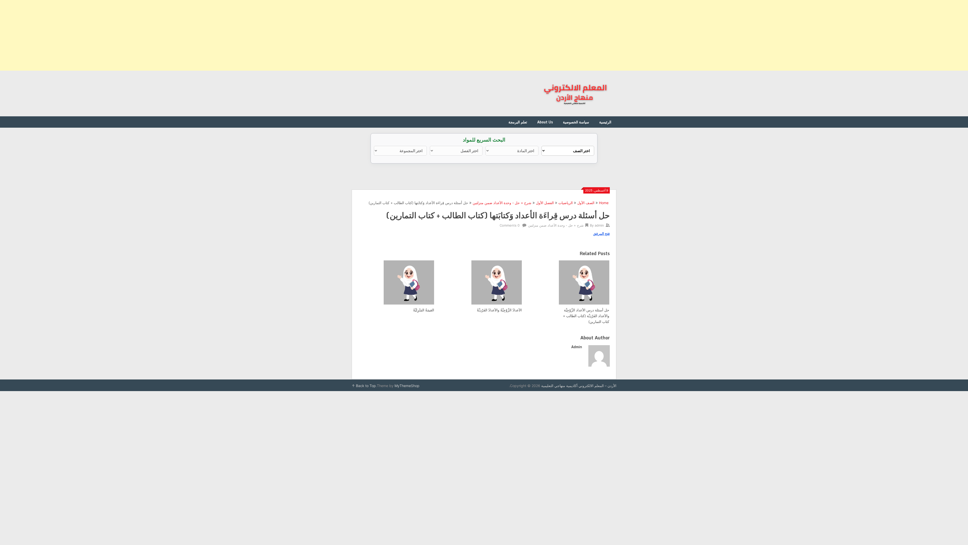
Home (604, 203)
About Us (545, 122)
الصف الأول (585, 203)
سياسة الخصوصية (576, 122)
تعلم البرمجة (517, 122)
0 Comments (510, 225)
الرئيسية (605, 122)
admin (599, 225)
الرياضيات (565, 203)
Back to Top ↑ (364, 386)
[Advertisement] (817, 35)
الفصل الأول (545, 203)
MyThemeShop (407, 386)
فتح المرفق (601, 233)
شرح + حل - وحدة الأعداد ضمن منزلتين (502, 203)
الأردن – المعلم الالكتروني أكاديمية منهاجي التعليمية (578, 386)
